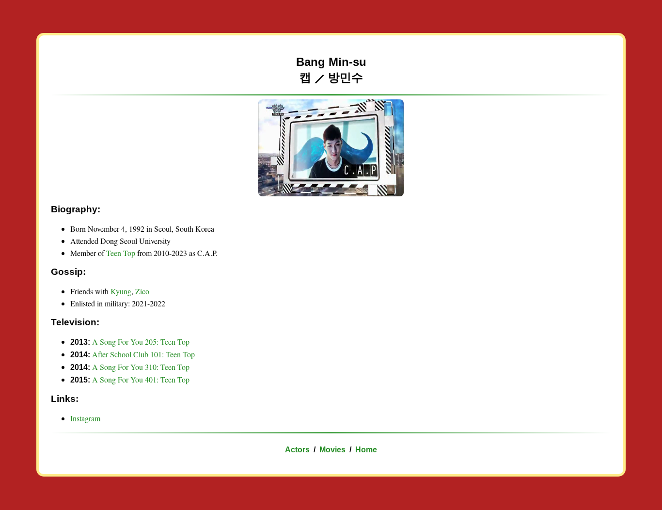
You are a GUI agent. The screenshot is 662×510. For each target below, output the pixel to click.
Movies (332, 450)
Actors (297, 450)
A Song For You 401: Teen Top (140, 379)
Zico (142, 291)
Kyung (120, 291)
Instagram (85, 418)
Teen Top (120, 253)
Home (366, 450)
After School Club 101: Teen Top (143, 354)
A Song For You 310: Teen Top (140, 367)
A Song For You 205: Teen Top (140, 341)
